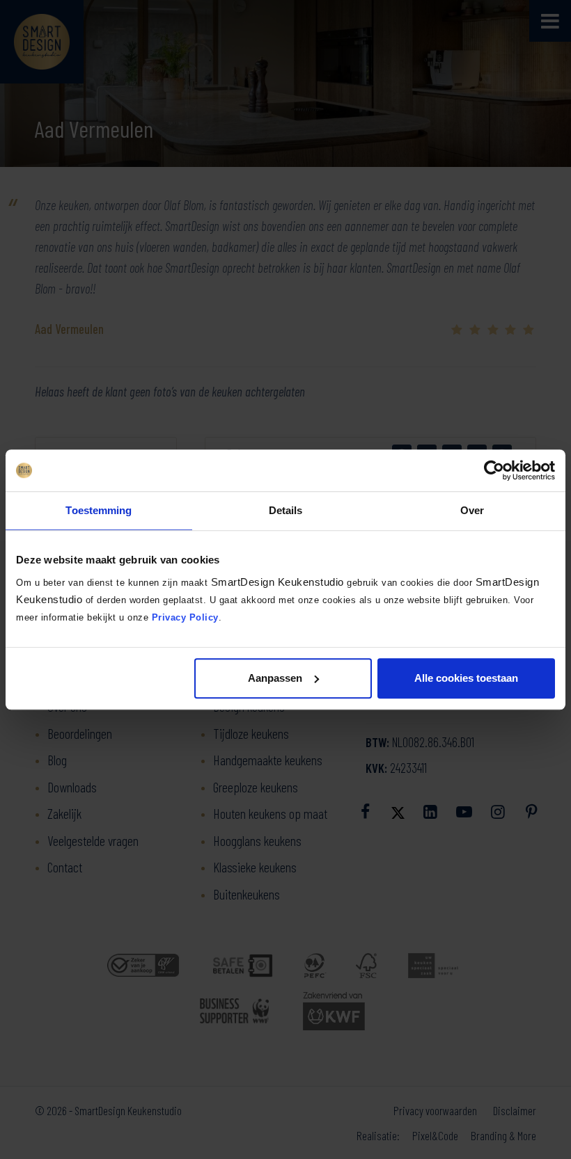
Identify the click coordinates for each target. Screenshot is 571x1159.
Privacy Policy (185, 617)
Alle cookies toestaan (466, 678)
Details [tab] (286, 510)
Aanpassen (275, 678)
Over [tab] (472, 510)
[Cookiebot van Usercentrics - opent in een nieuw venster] (494, 470)
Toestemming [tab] (98, 510)
